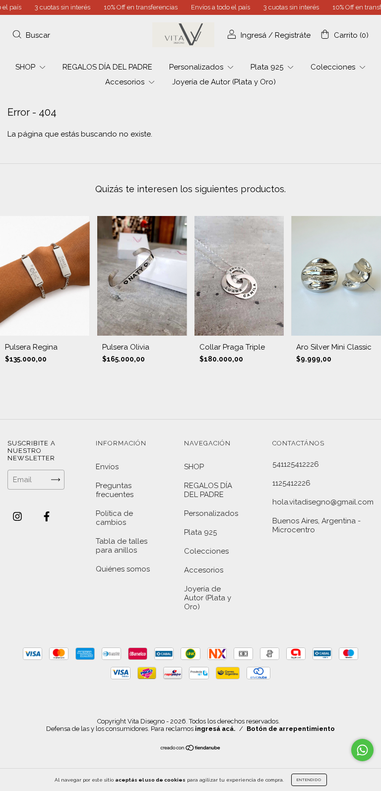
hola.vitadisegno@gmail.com (323, 502)
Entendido (309, 779)
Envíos (107, 466)
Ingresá (253, 35)
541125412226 (295, 464)
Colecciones (334, 67)
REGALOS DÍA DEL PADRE (107, 67)
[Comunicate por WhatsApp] (362, 750)
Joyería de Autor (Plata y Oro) (224, 81)
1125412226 (291, 483)
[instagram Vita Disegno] (18, 516)
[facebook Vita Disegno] (47, 516)
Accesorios (125, 81)
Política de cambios (114, 518)
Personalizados (197, 67)
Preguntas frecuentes (114, 490)
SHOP (26, 67)
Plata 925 (268, 67)
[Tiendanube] (191, 748)
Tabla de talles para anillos (121, 546)
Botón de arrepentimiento (291, 728)
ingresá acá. (215, 728)
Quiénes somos (123, 569)
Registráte (293, 35)
